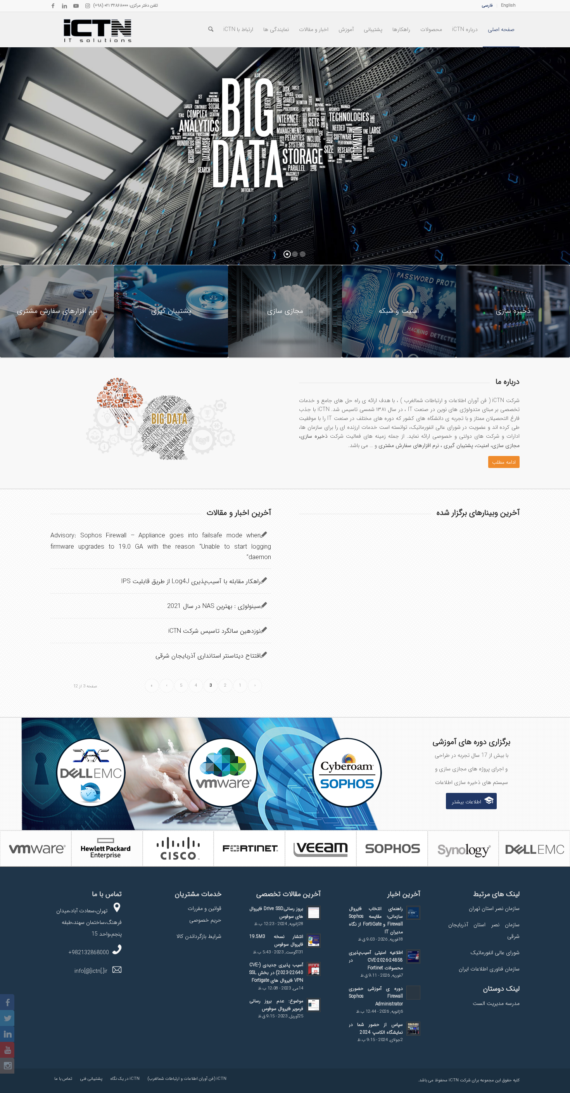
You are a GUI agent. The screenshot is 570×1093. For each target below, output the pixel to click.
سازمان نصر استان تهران (494, 908)
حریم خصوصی (205, 920)
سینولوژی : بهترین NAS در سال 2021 (214, 606)
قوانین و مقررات (204, 908)
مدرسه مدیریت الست (496, 1003)
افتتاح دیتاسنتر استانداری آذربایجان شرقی (208, 656)
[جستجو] (210, 29)
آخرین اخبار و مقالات (239, 513)
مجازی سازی (506, 445)
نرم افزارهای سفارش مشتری (408, 445)
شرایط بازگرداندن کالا (198, 936)
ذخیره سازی (314, 436)
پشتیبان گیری (458, 445)
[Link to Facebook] (53, 6)
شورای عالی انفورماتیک (495, 952)
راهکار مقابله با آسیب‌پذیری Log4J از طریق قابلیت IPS (191, 581)
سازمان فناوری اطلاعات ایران (489, 969)
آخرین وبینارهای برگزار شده (478, 513)
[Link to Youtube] (76, 6)
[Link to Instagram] (87, 6)
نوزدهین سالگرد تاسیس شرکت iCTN (214, 631)
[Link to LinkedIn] (64, 6)
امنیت (482, 445)
